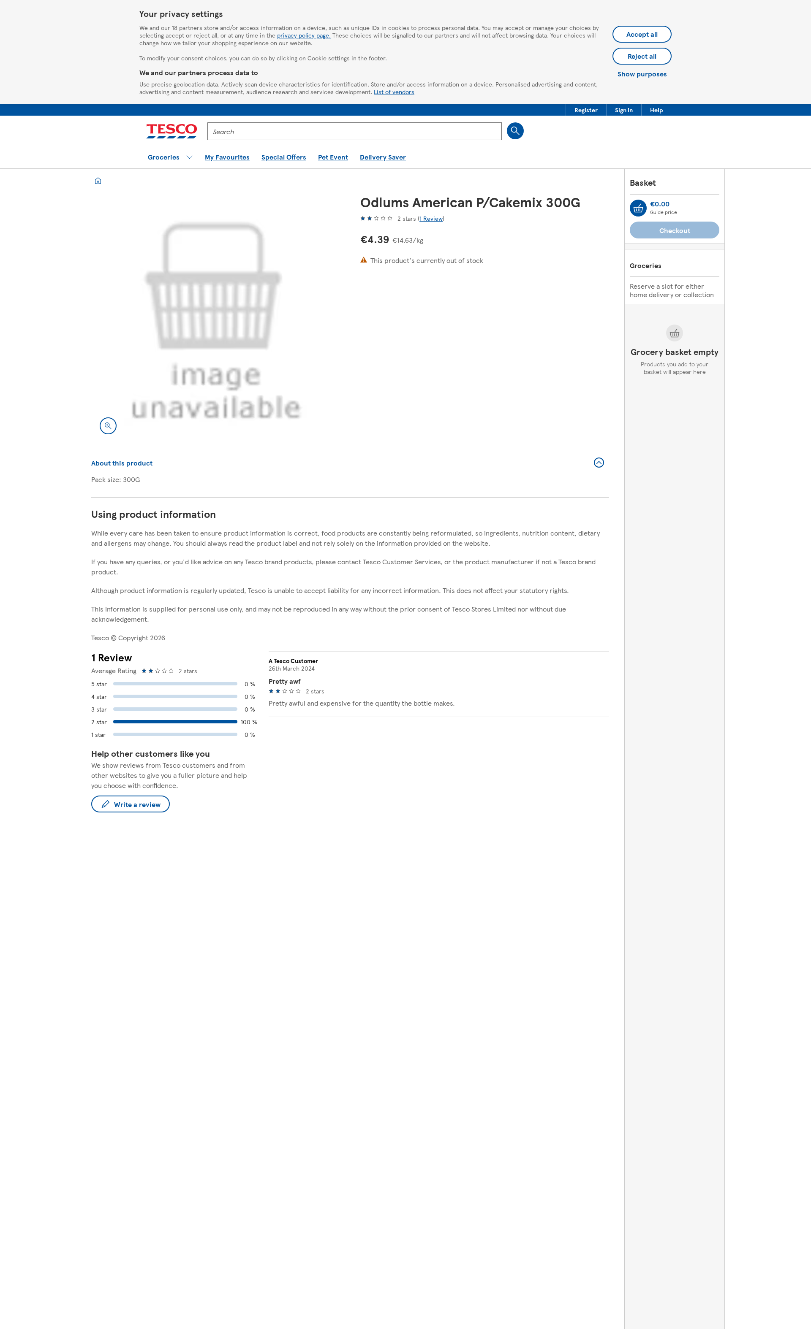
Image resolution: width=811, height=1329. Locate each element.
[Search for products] (515, 130)
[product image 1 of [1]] (215, 318)
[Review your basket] (638, 208)
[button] (586, 110)
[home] (98, 180)
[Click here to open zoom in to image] (108, 425)
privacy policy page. (304, 35)
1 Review (431, 218)
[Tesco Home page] (171, 131)
